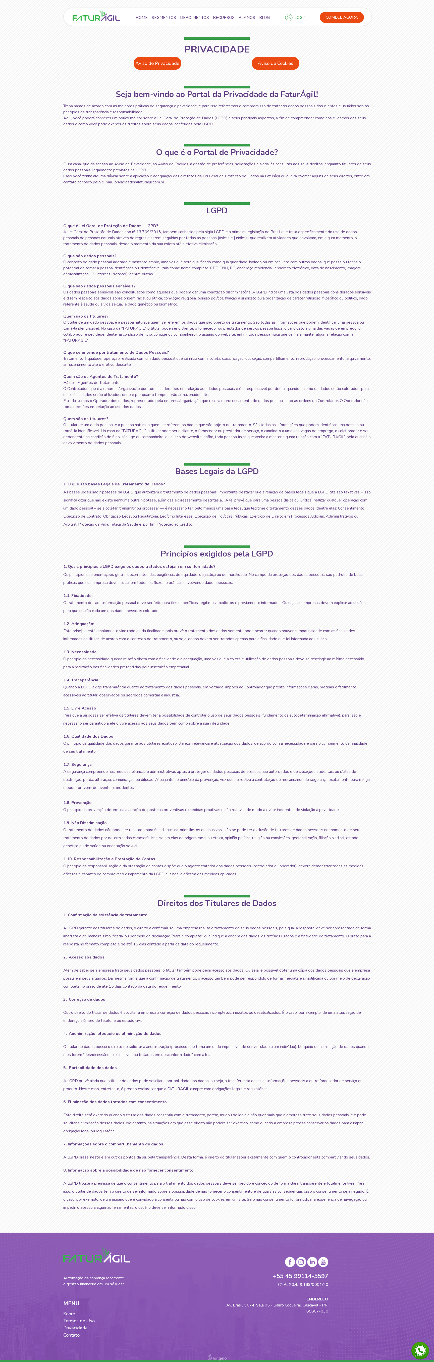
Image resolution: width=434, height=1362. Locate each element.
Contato (71, 1335)
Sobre (69, 1313)
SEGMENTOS (164, 17)
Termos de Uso (79, 1321)
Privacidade (75, 1328)
